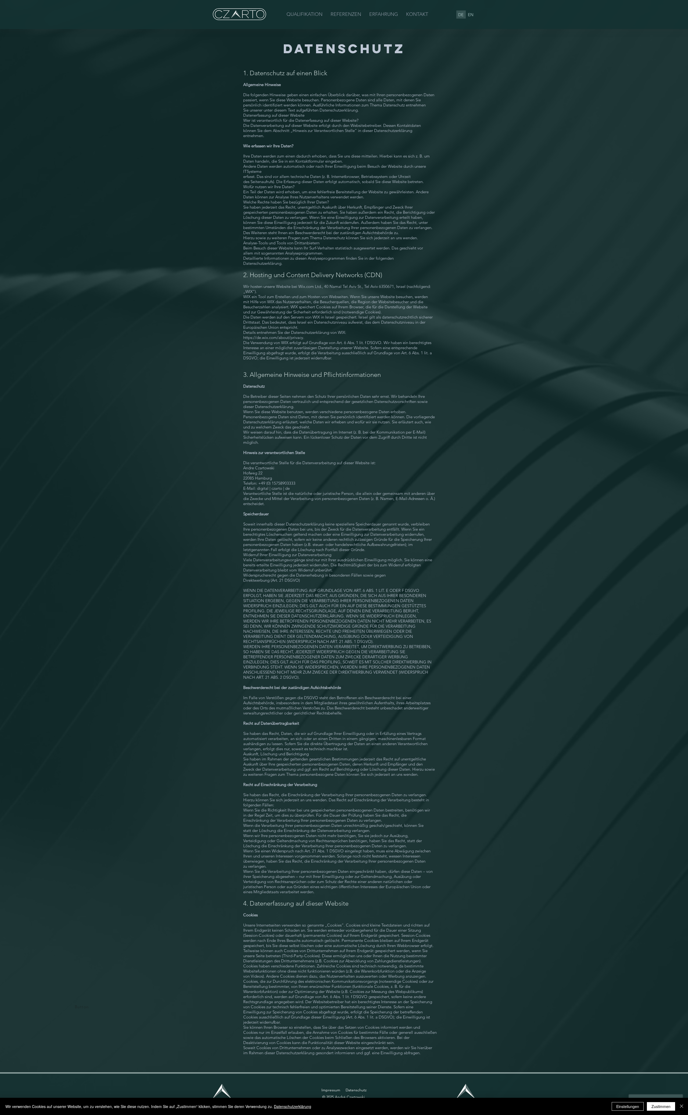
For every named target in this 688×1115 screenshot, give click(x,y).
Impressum (330, 1090)
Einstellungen (627, 1106)
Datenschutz (356, 1090)
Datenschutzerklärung (292, 1106)
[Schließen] (681, 1106)
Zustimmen (661, 1106)
